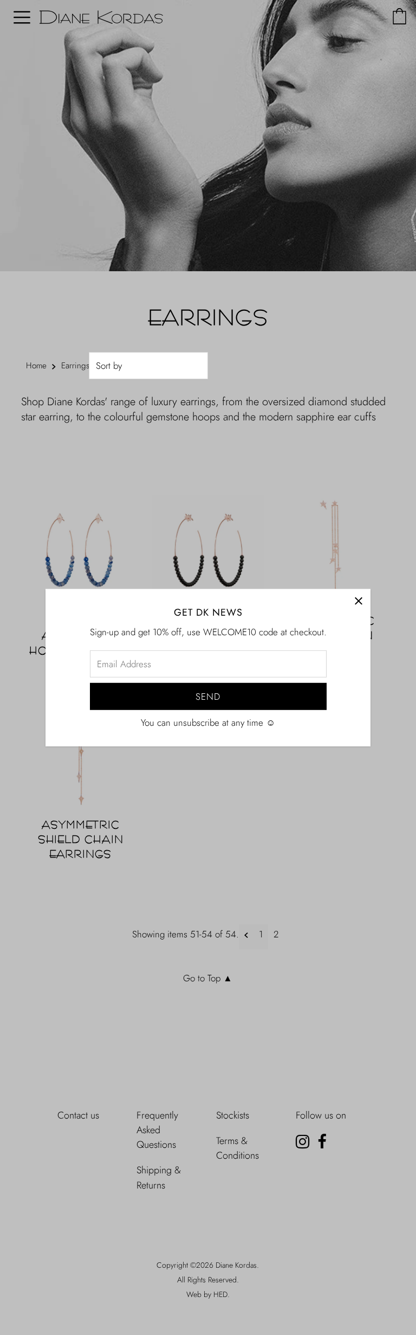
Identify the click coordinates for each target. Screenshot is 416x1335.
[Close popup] (358, 600)
